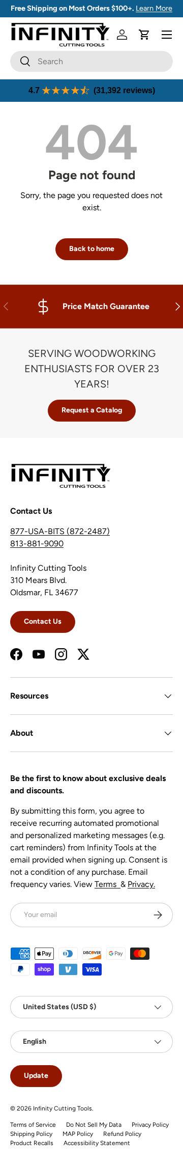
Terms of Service (33, 1124)
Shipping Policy (31, 1133)
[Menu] (167, 34)
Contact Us (43, 621)
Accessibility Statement (97, 1143)
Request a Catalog (92, 410)
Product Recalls (31, 1143)
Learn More (154, 8)
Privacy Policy (150, 1124)
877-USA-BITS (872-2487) (60, 531)
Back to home (91, 248)
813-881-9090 (37, 543)
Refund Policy (122, 1133)
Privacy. (141, 884)
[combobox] (91, 61)
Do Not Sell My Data (93, 1124)
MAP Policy (78, 1133)
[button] (144, 34)
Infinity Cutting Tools (62, 1108)
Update (36, 1075)
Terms (107, 884)
